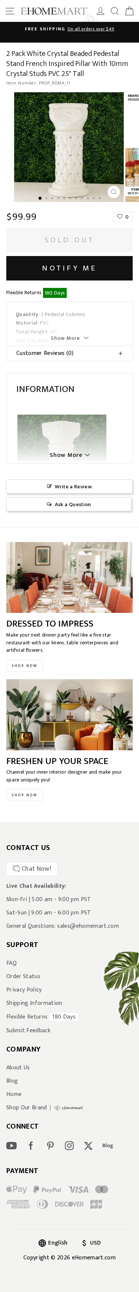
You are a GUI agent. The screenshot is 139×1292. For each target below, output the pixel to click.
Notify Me (69, 268)
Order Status (23, 976)
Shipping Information (34, 1003)
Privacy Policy (24, 990)
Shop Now (25, 666)
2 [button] (47, 199)
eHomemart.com (94, 1258)
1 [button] (40, 198)
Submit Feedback (28, 1030)
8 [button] (83, 199)
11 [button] (100, 199)
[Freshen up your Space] (69, 714)
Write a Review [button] (73, 486)
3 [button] (53, 199)
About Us (18, 1067)
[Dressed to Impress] (69, 577)
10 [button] (94, 199)
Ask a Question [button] (73, 504)
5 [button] (65, 199)
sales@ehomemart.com (88, 926)
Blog (12, 1081)
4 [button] (59, 199)
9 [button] (88, 199)
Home (13, 1094)
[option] (69, 29)
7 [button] (77, 199)
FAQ (11, 963)
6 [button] (71, 199)
